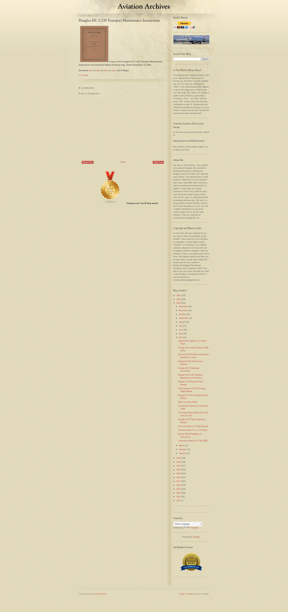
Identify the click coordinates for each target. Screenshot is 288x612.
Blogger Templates (186, 594)
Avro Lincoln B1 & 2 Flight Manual (193, 426)
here (91, 70)
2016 (178, 485)
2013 (178, 497)
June (181, 330)
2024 (178, 303)
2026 (178, 295)
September (183, 318)
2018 (178, 477)
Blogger (196, 537)
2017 (178, 481)
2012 (178, 500)
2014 (178, 493)
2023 (178, 458)
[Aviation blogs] (110, 203)
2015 (178, 489)
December (183, 306)
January (182, 453)
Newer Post (88, 162)
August (182, 322)
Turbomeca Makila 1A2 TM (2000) (193, 441)
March (181, 445)
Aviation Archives (100, 594)
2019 (178, 473)
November (183, 310)
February (182, 449)
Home (123, 162)
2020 (178, 470)
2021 (178, 466)
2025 (178, 299)
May (181, 333)
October (182, 314)
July (180, 326)
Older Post (158, 162)
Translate (194, 528)
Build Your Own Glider (187, 402)
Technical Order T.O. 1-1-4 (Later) (192, 430)
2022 (178, 462)
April (181, 337)
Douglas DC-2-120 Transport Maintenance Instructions (119, 20)
